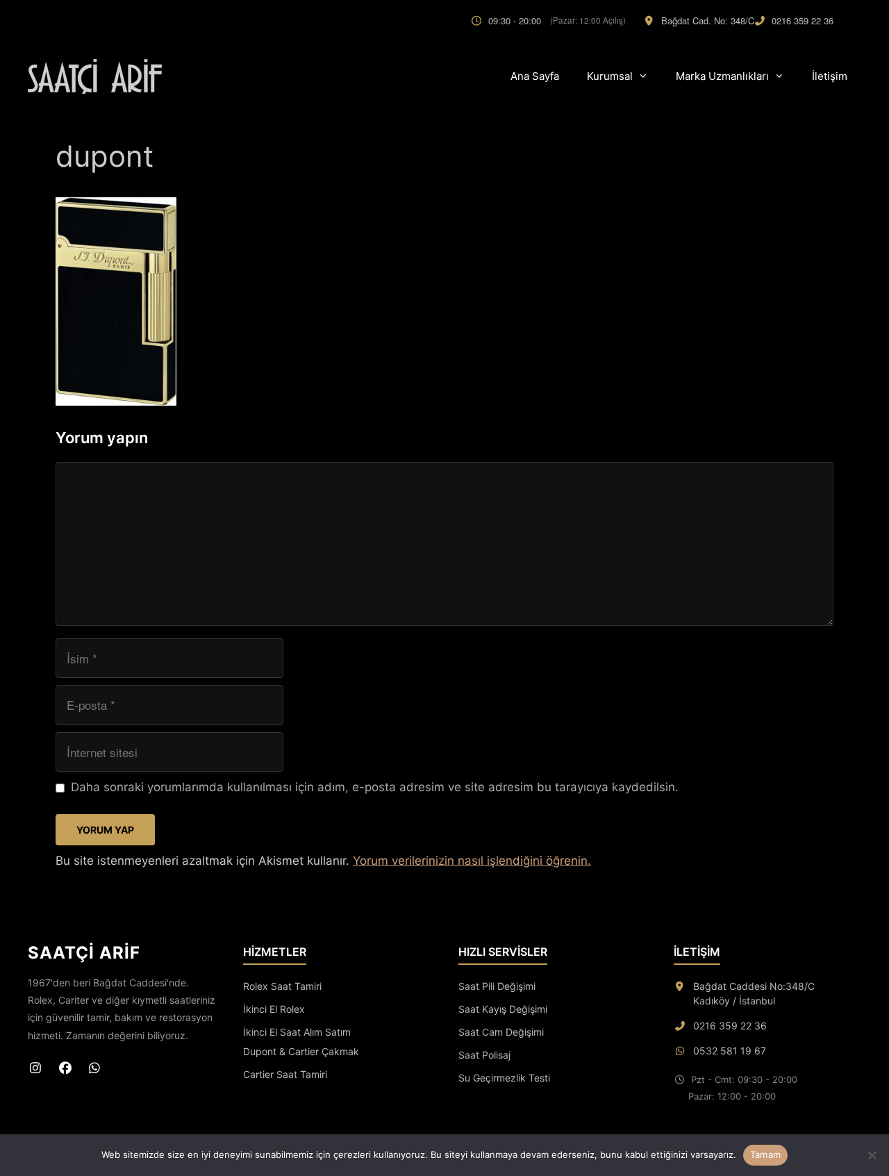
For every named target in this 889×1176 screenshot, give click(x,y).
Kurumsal (610, 76)
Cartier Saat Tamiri (285, 1074)
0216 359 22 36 (802, 20)
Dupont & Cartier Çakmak (301, 1051)
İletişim (829, 76)
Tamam (765, 1154)
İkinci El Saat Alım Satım (297, 1032)
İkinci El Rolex (274, 1009)
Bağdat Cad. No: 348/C (707, 20)
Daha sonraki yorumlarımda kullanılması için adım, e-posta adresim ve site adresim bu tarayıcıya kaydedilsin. (375, 787)
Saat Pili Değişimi (496, 986)
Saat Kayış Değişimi (502, 1009)
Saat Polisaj (484, 1055)
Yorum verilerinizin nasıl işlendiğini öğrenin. (472, 861)
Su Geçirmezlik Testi (504, 1078)
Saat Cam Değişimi (501, 1032)
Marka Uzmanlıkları (722, 76)
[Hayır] (872, 1155)
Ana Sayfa (534, 76)
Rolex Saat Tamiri (282, 986)
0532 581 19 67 (729, 1051)
